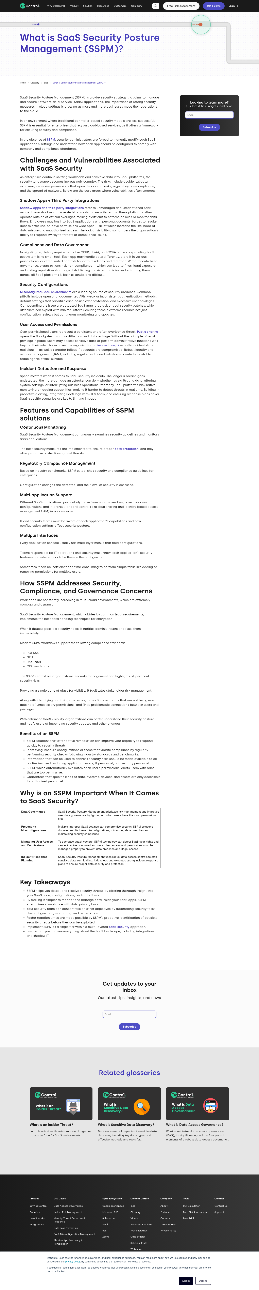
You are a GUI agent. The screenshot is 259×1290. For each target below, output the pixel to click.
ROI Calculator (191, 1205)
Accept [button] (186, 1280)
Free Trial (188, 1218)
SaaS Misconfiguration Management (74, 1234)
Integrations (37, 1224)
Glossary (35, 83)
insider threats (108, 345)
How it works (37, 1218)
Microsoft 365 (110, 1212)
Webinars (136, 1249)
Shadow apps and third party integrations (52, 208)
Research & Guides (141, 1224)
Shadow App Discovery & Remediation (68, 1242)
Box (104, 1230)
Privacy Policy (168, 1230)
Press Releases (139, 1230)
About (164, 1205)
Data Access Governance (68, 1205)
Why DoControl (56, 5)
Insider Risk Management (68, 1212)
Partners (165, 1212)
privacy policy (72, 1261)
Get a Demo (214, 5)
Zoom (105, 1236)
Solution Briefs (139, 1243)
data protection (127, 449)
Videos (134, 1218)
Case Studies (138, 1236)
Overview (35, 1212)
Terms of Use (167, 1224)
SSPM (51, 139)
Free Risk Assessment (181, 5)
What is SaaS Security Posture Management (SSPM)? (79, 83)
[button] (74, 7)
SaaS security (119, 927)
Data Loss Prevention (66, 1228)
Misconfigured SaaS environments (45, 292)
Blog (46, 83)
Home (23, 83)
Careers (165, 1218)
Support (219, 1212)
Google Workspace (113, 1205)
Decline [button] (203, 1280)
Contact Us (220, 1205)
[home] (30, 6)
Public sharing (147, 332)
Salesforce (108, 1218)
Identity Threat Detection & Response (69, 1220)
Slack (105, 1224)
